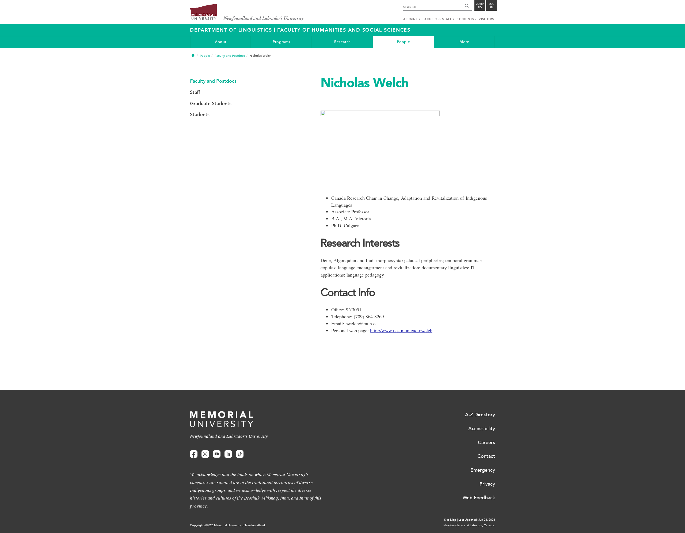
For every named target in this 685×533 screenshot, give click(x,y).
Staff (195, 92)
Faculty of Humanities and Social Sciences (343, 30)
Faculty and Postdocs (230, 56)
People (403, 42)
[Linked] (228, 454)
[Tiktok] (239, 454)
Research (342, 42)
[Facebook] (193, 454)
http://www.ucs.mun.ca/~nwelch (401, 330)
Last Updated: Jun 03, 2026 (476, 519)
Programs (281, 42)
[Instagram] (205, 454)
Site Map (450, 519)
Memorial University (247, 12)
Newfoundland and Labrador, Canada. (469, 525)
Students (200, 115)
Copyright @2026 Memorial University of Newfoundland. (228, 525)
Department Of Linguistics (232, 30)
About (220, 42)
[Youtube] (216, 454)
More (464, 42)
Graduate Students (210, 104)
